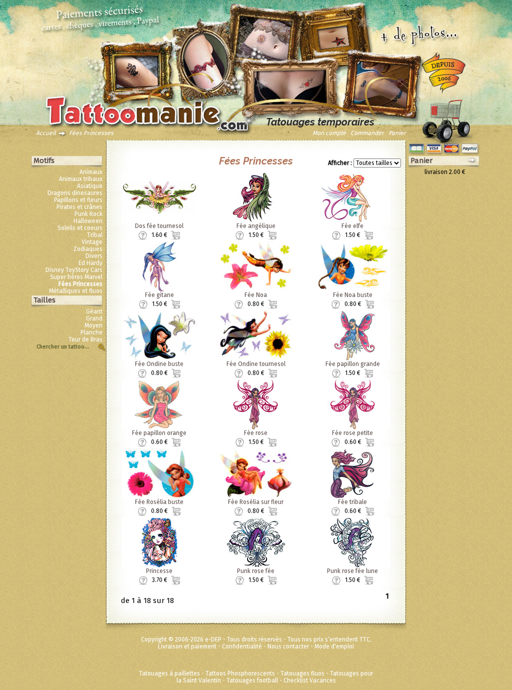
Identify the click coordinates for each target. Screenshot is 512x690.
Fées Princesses (91, 133)
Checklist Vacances (310, 680)
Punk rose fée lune (352, 571)
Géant (94, 311)
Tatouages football (252, 680)
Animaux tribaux (80, 179)
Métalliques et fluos (75, 291)
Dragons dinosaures (75, 193)
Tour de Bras (85, 339)
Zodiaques (88, 249)
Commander (367, 133)
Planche (91, 332)
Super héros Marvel (76, 277)
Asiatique (89, 186)
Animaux (91, 172)
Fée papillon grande (353, 364)
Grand (94, 318)
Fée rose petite (352, 433)
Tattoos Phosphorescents (240, 673)
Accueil (46, 133)
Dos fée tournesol (159, 226)
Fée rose (256, 433)
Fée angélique (256, 226)
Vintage (92, 242)
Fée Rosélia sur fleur (256, 502)
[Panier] (446, 119)
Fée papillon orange (159, 433)
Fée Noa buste (352, 295)
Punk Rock (88, 214)
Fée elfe (353, 226)
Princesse (159, 571)
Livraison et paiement (187, 646)
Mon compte (329, 133)
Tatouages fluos (302, 673)
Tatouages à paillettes (169, 673)
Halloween (88, 221)
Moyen (93, 325)
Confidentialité (242, 646)
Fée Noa (255, 295)
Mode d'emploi (334, 646)
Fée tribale (352, 502)
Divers (94, 256)
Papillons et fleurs (78, 200)
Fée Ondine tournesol (256, 364)
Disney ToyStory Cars (74, 270)
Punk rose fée (255, 571)
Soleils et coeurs (80, 228)
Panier (397, 133)
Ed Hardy (90, 263)
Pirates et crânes (79, 207)
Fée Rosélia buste (159, 502)
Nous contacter (288, 646)
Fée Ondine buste (159, 364)
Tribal (94, 235)
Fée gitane (159, 295)
